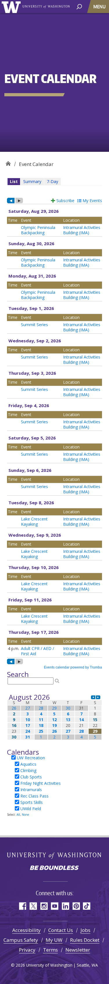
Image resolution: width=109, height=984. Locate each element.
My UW (54, 940)
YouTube (54, 906)
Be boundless (54, 868)
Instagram (44, 906)
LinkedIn (65, 906)
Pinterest (76, 906)
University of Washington (12, 6)
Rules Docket (84, 940)
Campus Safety (20, 940)
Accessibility (26, 930)
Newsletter (77, 949)
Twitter (33, 906)
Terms (50, 949)
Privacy (27, 949)
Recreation (8, 162)
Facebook (22, 906)
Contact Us (60, 930)
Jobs (85, 930)
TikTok (87, 906)
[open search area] (79, 6)
